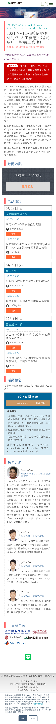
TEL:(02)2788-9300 (28, 689)
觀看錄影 (28, 186)
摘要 (13, 233)
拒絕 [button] (33, 718)
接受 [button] (23, 718)
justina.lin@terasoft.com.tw (22, 447)
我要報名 (31, 403)
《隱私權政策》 (39, 703)
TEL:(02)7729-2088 (28, 686)
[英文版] (43, 2)
